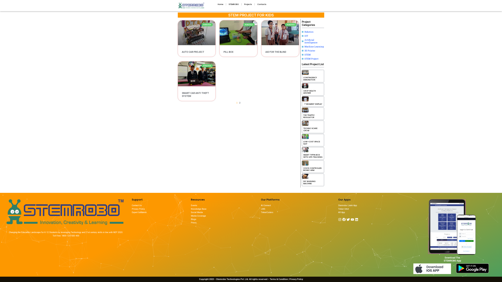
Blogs (194, 219)
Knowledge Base (198, 209)
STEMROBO (234, 4)
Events (194, 205)
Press (193, 222)
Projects (248, 4)
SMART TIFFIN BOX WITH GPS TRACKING (313, 156)
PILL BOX (228, 52)
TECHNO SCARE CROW (310, 129)
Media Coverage (198, 216)
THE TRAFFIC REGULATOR (309, 116)
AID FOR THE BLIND (275, 52)
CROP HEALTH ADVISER (309, 92)
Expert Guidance (139, 212)
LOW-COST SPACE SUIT (311, 142)
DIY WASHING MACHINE (309, 182)
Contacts (261, 4)
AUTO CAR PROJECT (193, 52)
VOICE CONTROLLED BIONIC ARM (312, 169)
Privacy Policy (138, 209)
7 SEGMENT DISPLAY (312, 104)
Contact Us (137, 205)
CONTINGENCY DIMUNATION (310, 78)
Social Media (197, 212)
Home (220, 4)
